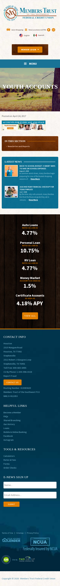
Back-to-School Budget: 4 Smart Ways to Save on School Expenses (37, 167)
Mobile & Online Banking (15, 432)
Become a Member (12, 412)
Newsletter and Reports (19, 146)
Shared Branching (12, 420)
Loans (6, 428)
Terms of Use (7, 533)
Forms (6, 463)
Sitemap (20, 533)
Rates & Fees (9, 460)
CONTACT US (12, 382)
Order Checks (9, 467)
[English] (24, 36)
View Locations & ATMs (37, 30)
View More (35, 179)
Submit (11, 504)
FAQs (5, 416)
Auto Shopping (17, 30)
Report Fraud (9, 376)
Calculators (9, 456)
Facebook (8, 436)
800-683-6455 (19, 367)
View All (30, 316)
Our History (9, 424)
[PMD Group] (23, 559)
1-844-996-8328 (24, 372)
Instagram (8, 440)
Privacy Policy (33, 533)
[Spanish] (38, 36)
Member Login (28, 49)
